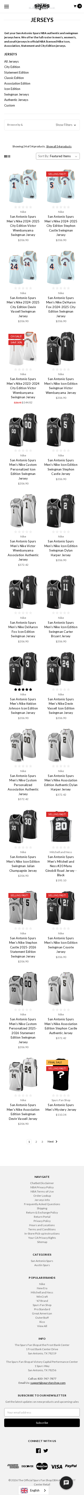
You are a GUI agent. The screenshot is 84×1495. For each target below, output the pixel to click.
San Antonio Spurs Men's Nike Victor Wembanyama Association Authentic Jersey (23, 550)
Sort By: (43, 156)
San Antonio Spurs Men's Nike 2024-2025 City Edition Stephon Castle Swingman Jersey (61, 226)
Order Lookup (42, 1195)
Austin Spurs (42, 1265)
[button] (42, 125)
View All (42, 1326)
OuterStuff (42, 1317)
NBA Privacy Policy (42, 1187)
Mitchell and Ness (42, 1292)
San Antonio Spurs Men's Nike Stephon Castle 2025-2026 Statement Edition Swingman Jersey (23, 947)
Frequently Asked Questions (42, 1204)
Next (51, 1141)
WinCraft (42, 1296)
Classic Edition (14, 78)
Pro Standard (42, 1309)
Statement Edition (16, 72)
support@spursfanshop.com (48, 1383)
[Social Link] (38, 1450)
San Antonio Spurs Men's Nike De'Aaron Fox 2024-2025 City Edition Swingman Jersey (61, 307)
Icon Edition (12, 89)
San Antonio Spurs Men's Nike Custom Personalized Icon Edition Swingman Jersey (23, 469)
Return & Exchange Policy (42, 1212)
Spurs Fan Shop (42, 1305)
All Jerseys (11, 61)
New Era (42, 1288)
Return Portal (42, 1216)
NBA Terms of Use (42, 1191)
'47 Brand (42, 1301)
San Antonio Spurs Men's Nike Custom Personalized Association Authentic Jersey (23, 785)
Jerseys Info (42, 1200)
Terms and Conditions (42, 1229)
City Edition (12, 67)
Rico (42, 1322)
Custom (9, 105)
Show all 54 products (59, 146)
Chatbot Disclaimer (42, 1183)
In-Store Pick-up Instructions (42, 1233)
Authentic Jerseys (16, 100)
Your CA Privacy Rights (42, 1237)
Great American (42, 1313)
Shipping (42, 1208)
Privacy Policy (42, 1221)
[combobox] (33, 1490)
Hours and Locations (42, 1225)
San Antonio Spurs (42, 1261)
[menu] (6, 6)
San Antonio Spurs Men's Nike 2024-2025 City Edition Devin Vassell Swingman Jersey (23, 307)
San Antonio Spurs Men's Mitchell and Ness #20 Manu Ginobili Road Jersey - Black (61, 866)
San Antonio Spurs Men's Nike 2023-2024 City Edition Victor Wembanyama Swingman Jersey (23, 388)
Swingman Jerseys (16, 94)
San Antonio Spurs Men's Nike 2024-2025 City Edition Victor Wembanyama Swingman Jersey (23, 226)
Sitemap (42, 1242)
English (34, 1490)
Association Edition (17, 83)
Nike (42, 1284)
